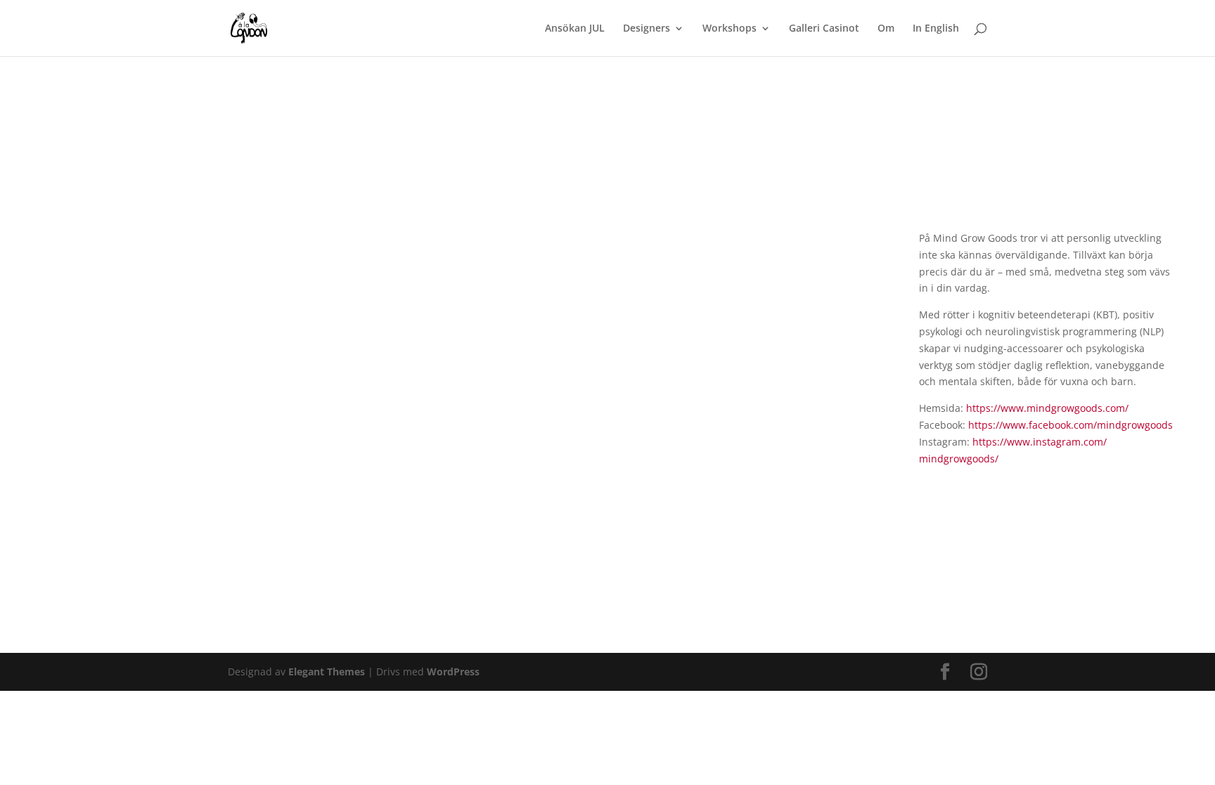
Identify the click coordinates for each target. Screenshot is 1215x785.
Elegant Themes (326, 671)
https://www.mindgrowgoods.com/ (1047, 408)
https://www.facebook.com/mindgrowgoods (1070, 425)
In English (936, 28)
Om (886, 28)
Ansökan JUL (575, 28)
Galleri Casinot (824, 28)
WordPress (453, 671)
